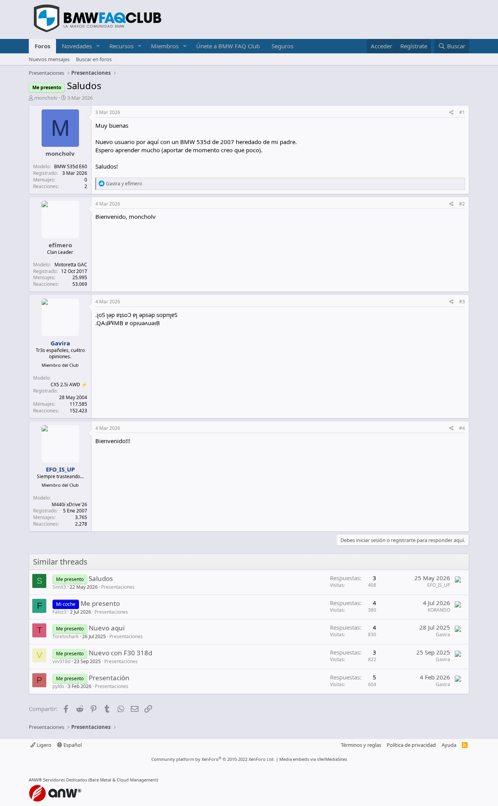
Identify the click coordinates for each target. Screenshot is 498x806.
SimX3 (59, 587)
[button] (98, 46)
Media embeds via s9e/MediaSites (313, 759)
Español (72, 744)
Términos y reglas (361, 744)
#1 (462, 112)
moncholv (46, 97)
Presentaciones (118, 587)
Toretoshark (66, 636)
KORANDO (439, 610)
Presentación (109, 677)
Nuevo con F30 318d (120, 652)
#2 (462, 204)
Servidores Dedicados (65, 780)
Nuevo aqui (106, 627)
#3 (462, 301)
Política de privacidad (411, 744)
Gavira (443, 634)
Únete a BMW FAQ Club (228, 46)
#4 (462, 428)
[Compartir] (451, 112)
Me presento (100, 603)
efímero (60, 245)
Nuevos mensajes (49, 59)
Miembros (165, 46)
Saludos (101, 578)
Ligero (43, 744)
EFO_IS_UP (438, 585)
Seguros (282, 46)
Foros (42, 46)
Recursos (121, 46)
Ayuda (449, 744)
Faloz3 (60, 612)
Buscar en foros (94, 59)
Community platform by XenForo (213, 759)
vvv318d (61, 661)
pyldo (58, 686)
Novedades (77, 46)
